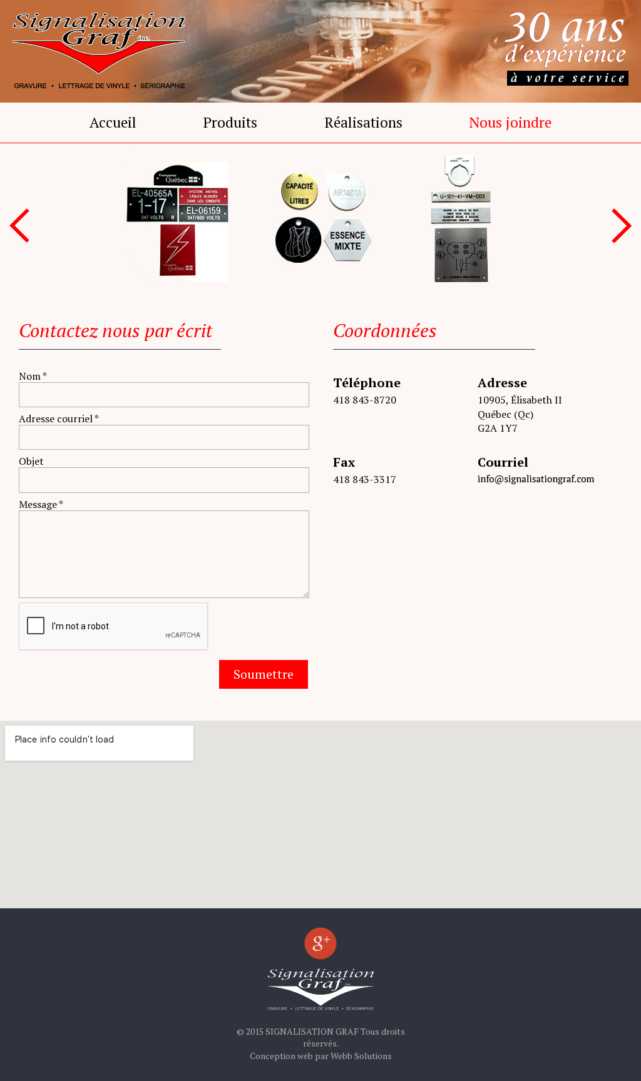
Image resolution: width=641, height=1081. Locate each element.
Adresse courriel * (59, 418)
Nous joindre (510, 122)
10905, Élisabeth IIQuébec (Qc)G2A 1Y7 (520, 414)
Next (622, 225)
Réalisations (363, 122)
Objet (31, 460)
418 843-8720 (364, 400)
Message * (41, 503)
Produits (230, 122)
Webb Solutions (361, 1056)
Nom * (33, 375)
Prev (19, 225)
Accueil (113, 122)
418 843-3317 (364, 479)
